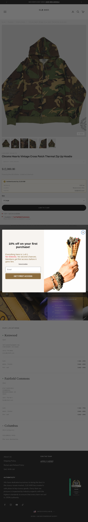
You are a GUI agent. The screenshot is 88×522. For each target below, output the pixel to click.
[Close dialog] (83, 232)
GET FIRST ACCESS (23, 276)
